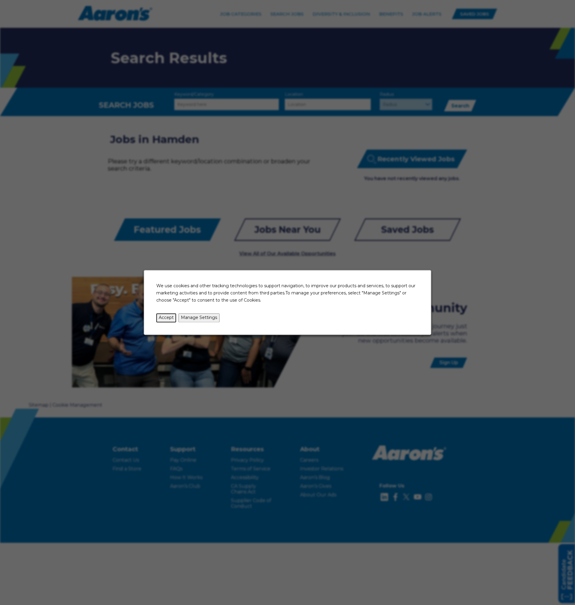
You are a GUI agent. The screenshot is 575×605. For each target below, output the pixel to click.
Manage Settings (199, 317)
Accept (166, 317)
